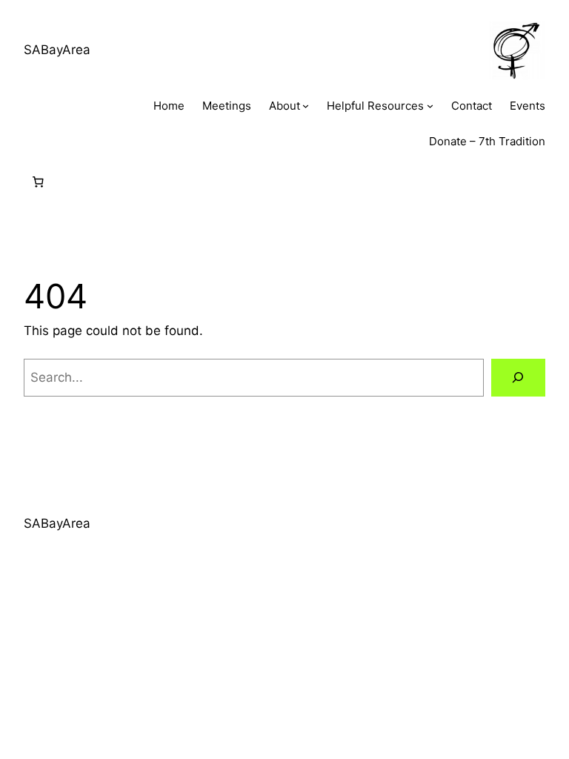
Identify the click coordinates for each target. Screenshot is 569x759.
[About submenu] (305, 105)
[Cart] (38, 182)
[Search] (518, 378)
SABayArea (57, 49)
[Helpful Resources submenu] (430, 105)
